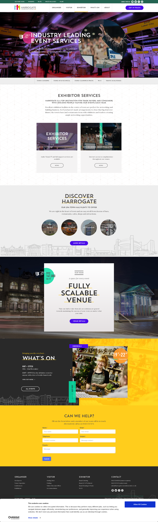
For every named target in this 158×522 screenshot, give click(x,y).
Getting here (20, 1)
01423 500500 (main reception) (120, 480)
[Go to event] (100, 372)
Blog (39, 1)
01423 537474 (88, 424)
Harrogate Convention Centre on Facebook (139, 2)
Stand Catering (43, 80)
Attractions (88, 227)
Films (62, 1)
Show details (33, 518)
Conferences (18, 486)
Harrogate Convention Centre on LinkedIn (132, 2)
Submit (46, 459)
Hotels (50, 227)
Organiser (20, 477)
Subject (82, 436)
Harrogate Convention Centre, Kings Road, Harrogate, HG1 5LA (124, 498)
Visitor (51, 477)
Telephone (46, 436)
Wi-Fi (99, 80)
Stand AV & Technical (62, 80)
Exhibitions (18, 488)
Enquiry (45, 445)
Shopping (108, 227)
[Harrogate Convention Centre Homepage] (25, 8)
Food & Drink (69, 227)
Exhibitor (84, 477)
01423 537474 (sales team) (119, 483)
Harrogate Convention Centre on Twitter (135, 2)
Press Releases (50, 1)
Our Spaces (18, 480)
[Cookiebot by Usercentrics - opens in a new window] (14, 517)
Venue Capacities (20, 483)
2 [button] (70, 371)
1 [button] (70, 369)
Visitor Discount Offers (54, 486)
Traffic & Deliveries (113, 80)
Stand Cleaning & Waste (84, 80)
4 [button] (70, 374)
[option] (39, 373)
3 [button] (70, 373)
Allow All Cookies (140, 504)
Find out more (27, 379)
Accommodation (52, 488)
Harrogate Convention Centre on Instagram (142, 2)
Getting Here (51, 480)
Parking (31, 1)
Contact (116, 477)
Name (45, 428)
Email (82, 428)
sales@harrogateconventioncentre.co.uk (123, 486)
